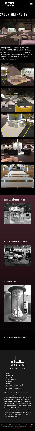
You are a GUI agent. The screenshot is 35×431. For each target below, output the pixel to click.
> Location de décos (10, 379)
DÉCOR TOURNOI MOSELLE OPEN (15, 337)
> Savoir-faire (8, 381)
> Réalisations (8, 377)
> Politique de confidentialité (13, 385)
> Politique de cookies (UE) (12, 389)
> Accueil (7, 374)
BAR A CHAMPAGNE (10, 281)
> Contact (7, 383)
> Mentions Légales (10, 387)
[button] (31, 4)
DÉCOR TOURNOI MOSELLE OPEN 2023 (17, 242)
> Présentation (8, 375)
